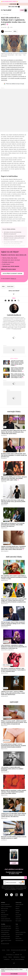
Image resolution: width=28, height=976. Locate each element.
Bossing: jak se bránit (5, 943)
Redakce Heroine (4, 504)
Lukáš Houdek (3, 481)
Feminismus (18, 910)
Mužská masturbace (5, 932)
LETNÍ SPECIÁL (13, 4)
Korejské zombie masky (5, 936)
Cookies (3, 950)
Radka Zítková (10, 649)
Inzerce (17, 926)
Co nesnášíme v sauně (5, 934)
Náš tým (17, 928)
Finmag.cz (5, 957)
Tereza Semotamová (5, 771)
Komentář (5, 595)
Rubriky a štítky (18, 938)
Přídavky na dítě (4, 910)
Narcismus (18, 906)
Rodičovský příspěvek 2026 (6, 920)
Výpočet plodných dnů (5, 904)
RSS (14, 952)
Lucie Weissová (4, 839)
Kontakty (17, 930)
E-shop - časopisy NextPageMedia (17, 959)
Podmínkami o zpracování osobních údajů (18, 888)
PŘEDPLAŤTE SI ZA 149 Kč (8, 269)
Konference (5, 641)
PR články (17, 936)
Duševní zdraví (18, 918)
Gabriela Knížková (14, 315)
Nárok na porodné (4, 908)
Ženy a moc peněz (13, 6)
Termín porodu (4, 916)
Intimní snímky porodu (5, 930)
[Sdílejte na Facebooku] (5, 300)
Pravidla (8, 950)
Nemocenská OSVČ (4, 914)
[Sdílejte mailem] (15, 300)
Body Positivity (6, 740)
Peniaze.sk (23, 957)
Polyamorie (18, 916)
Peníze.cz (10, 957)
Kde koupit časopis (19, 934)
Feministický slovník (19, 940)
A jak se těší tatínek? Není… (6, 926)
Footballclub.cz (7, 959)
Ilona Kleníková (4, 435)
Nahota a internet (7, 810)
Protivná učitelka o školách (6, 928)
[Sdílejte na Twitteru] (9, 300)
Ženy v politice (18, 920)
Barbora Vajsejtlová (4, 551)
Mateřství (17, 908)
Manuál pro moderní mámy (21, 932)
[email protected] (17, 328)
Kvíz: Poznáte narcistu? (5, 938)
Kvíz (4, 572)
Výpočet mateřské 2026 (5, 918)
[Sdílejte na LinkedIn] (12, 300)
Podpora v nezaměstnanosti (6, 906)
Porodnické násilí (7, 717)
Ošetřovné (3, 912)
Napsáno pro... (6, 833)
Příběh (15, 31)
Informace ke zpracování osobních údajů (18, 950)
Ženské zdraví (10, 286)
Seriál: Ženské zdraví (7, 664)
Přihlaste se (13, 278)
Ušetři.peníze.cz (16, 957)
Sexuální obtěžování (19, 904)
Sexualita (17, 912)
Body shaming (18, 914)
